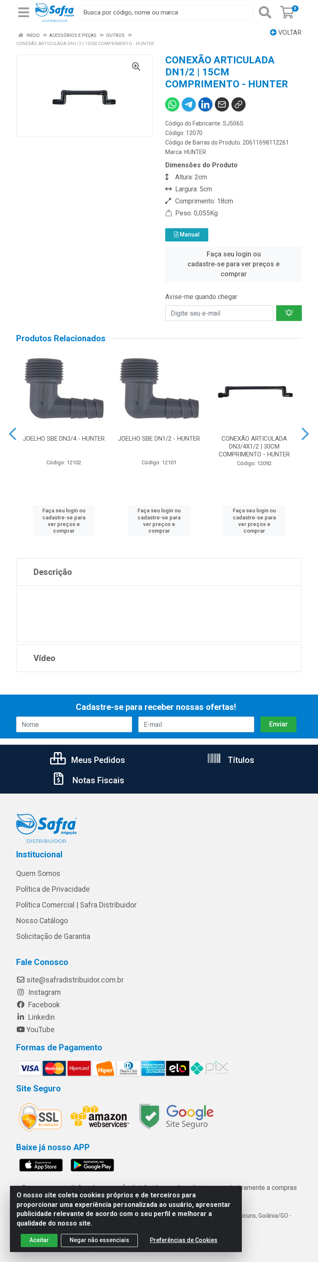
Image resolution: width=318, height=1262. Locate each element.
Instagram (43, 992)
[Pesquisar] (265, 12)
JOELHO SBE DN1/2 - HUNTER (159, 438)
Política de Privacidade (53, 889)
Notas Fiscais (97, 780)
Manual (189, 234)
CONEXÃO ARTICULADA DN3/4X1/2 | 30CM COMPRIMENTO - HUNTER (254, 446)
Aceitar (39, 1240)
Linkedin (40, 1017)
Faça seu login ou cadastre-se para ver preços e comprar (233, 264)
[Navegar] (12, 434)
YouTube (40, 1030)
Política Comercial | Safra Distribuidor (76, 905)
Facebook (43, 1005)
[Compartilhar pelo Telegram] (189, 104)
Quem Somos (38, 873)
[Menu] (23, 12)
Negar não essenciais (99, 1240)
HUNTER (195, 152)
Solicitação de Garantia (53, 936)
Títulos (240, 760)
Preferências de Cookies (183, 1240)
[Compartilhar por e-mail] (222, 104)
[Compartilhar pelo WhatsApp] (172, 104)
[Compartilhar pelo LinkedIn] (205, 104)
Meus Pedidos (97, 760)
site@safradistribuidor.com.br (75, 980)
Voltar (289, 32)
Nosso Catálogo (42, 921)
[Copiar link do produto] (238, 104)
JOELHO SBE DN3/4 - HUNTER (64, 438)
